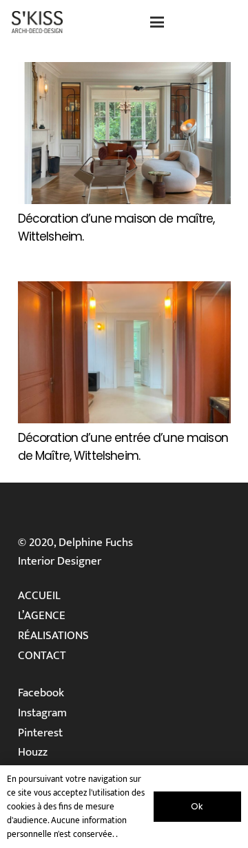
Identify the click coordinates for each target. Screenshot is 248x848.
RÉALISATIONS (53, 635)
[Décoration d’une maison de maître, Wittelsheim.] (124, 133)
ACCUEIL (39, 595)
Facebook (41, 693)
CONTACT (42, 655)
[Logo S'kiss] (37, 22)
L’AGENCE (41, 615)
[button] (157, 22)
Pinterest (40, 733)
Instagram (42, 713)
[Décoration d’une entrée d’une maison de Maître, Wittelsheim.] (124, 352)
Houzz (33, 752)
